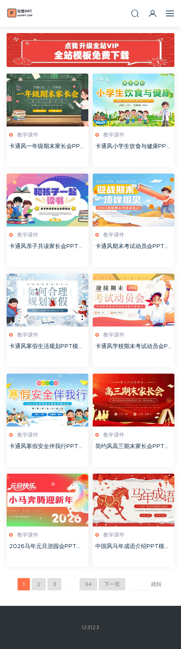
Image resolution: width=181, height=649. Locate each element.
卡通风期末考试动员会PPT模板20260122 (132, 247)
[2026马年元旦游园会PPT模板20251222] (47, 500)
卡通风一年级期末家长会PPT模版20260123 (46, 147)
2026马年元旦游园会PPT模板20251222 (45, 547)
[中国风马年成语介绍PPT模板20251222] (133, 500)
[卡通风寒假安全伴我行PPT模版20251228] (47, 400)
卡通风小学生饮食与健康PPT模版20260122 (132, 147)
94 (88, 584)
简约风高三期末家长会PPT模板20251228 (132, 447)
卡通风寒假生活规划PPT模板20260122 (46, 347)
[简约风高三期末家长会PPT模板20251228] (133, 400)
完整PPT (20, 13)
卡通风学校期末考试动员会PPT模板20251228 (133, 347)
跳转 (156, 584)
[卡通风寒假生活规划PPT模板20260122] (47, 300)
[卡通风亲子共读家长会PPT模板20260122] (47, 200)
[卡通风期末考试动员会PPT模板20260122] (133, 200)
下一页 (112, 584)
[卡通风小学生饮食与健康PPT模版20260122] (133, 100)
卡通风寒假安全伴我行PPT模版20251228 (46, 447)
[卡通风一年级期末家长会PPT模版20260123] (47, 100)
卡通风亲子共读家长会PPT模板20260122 (46, 247)
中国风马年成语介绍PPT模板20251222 (132, 547)
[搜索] (134, 13)
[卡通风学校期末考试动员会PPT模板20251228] (133, 300)
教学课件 (27, 134)
